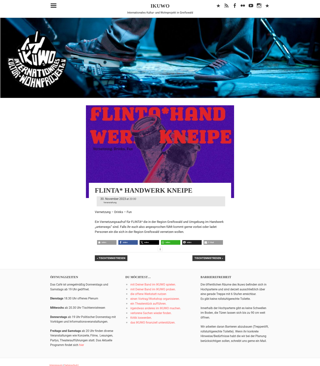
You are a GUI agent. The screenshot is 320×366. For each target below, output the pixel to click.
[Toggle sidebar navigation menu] (53, 5)
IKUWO (160, 6)
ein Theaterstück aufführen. (148, 303)
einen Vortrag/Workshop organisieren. (155, 299)
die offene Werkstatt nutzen (148, 294)
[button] (106, 242)
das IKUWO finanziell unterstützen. (152, 322)
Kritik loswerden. (141, 317)
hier (81, 345)
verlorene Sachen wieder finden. (151, 313)
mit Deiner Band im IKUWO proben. (153, 289)
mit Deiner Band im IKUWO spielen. (153, 284)
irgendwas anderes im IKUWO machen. (155, 308)
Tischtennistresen (112, 258)
